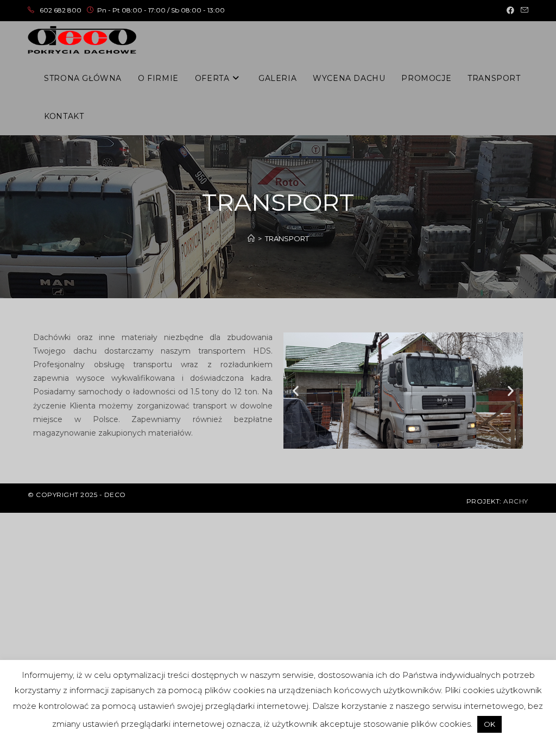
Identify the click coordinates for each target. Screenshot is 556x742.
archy (515, 501)
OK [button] (489, 724)
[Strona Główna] (251, 238)
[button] (295, 391)
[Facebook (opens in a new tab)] (510, 10)
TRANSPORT (287, 238)
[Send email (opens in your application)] (522, 10)
